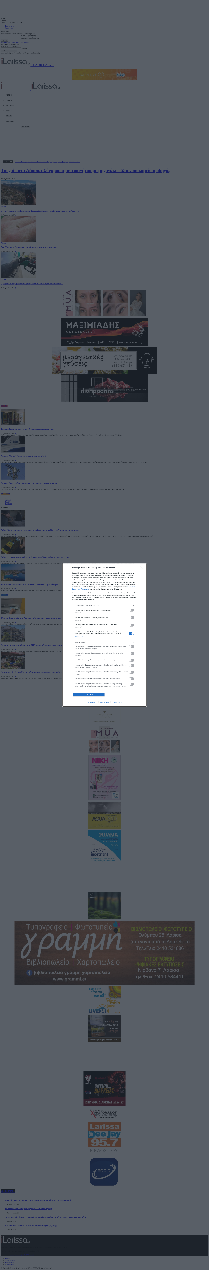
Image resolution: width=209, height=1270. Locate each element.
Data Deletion (92, 702)
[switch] (131, 610)
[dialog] (104, 635)
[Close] (142, 568)
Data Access (104, 702)
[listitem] (104, 605)
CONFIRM (89, 694)
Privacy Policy (117, 702)
